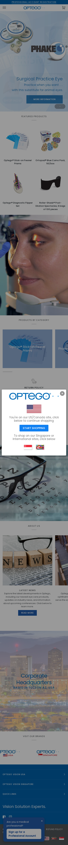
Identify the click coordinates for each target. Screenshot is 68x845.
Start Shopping (34, 428)
